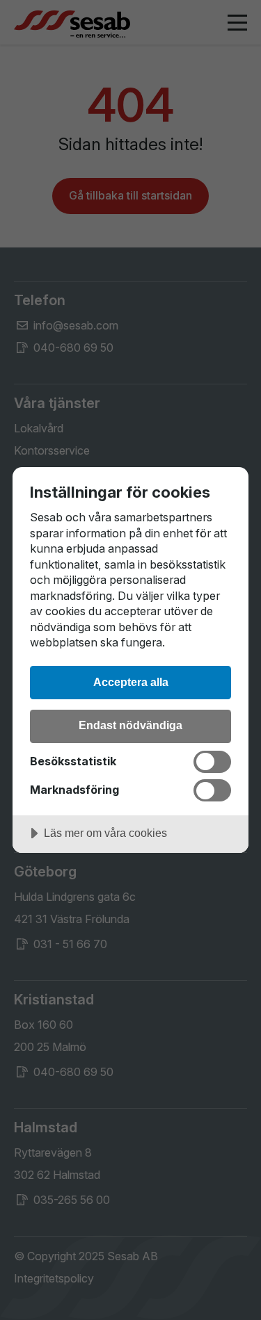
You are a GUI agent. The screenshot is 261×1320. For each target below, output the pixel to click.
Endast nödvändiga (130, 725)
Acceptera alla (130, 682)
